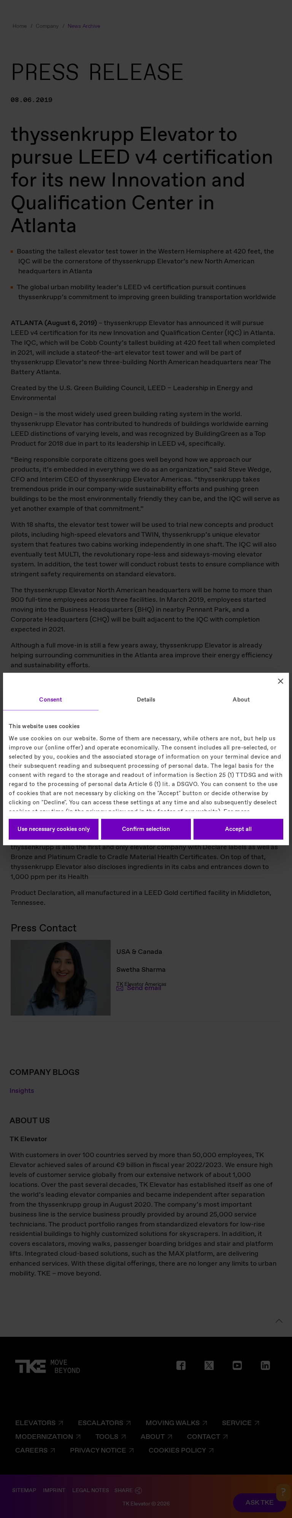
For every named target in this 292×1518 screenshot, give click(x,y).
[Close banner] (280, 681)
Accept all (238, 829)
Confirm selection (146, 829)
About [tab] (241, 700)
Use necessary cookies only (53, 829)
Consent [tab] (50, 700)
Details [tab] (146, 700)
